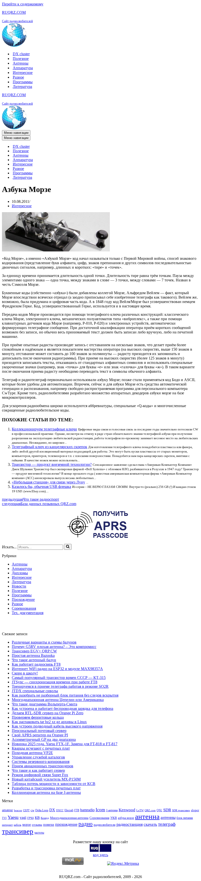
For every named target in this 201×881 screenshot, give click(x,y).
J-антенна (112, 810)
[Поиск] (68, 547)
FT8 (76, 810)
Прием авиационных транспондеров (42, 766)
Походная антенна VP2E (32, 753)
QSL (159, 810)
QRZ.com (150, 810)
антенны (168, 817)
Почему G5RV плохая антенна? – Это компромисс (54, 647)
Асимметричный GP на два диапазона (44, 739)
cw (32, 810)
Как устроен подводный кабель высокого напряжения (57, 726)
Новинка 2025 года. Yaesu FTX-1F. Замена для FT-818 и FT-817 (64, 744)
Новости (19, 586)
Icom (100, 809)
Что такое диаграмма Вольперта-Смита (44, 704)
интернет (7, 825)
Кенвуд (45, 818)
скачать (150, 824)
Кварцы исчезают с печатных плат (41, 748)
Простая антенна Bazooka (33, 655)
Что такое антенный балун (34, 660)
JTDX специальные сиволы (35, 691)
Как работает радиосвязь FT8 (36, 664)
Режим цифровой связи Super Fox (40, 775)
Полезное (21, 58)
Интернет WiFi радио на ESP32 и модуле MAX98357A (57, 669)
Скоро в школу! (25, 673)
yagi (23, 817)
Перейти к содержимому (22, 4)
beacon (18, 810)
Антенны (20, 63)
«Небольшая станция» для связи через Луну (48, 482)
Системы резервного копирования (40, 761)
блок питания (184, 818)
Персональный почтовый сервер (39, 731)
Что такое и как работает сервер (38, 770)
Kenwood (127, 810)
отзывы (37, 824)
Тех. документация (27, 613)
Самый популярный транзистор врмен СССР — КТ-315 (59, 677)
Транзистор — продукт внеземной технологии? (52, 464)
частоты (39, 832)
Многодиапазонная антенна (69, 818)
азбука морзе (126, 818)
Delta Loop (41, 810)
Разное (18, 77)
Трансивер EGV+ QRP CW (34, 651)
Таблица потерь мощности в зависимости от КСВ (53, 784)
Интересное (23, 72)
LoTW (140, 810)
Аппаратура (23, 68)
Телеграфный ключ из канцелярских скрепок (49, 447)
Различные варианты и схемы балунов (44, 642)
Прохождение (23, 599)
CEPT (26, 810)
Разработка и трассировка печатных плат (46, 788)
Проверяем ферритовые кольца (38, 717)
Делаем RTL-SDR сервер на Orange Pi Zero (47, 713)
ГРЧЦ (30, 818)
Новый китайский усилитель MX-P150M (46, 779)
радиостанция (129, 824)
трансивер (17, 831)
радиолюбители (104, 824)
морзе (26, 824)
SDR (167, 810)
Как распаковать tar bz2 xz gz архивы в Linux (49, 722)
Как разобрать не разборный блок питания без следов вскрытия (65, 695)
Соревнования (24, 608)
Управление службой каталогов (38, 757)
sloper (195, 810)
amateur (7, 810)
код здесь (100, 855)
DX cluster (21, 54)
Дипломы (20, 573)
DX (52, 810)
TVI (4, 818)
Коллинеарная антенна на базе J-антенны (46, 792)
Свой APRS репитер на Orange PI (40, 735)
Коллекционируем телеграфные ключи (44, 429)
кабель (17, 825)
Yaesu (13, 817)
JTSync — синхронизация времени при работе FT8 (54, 682)
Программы (23, 82)
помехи (48, 824)
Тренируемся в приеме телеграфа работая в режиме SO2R (60, 686)
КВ (37, 817)
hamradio (87, 810)
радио (85, 824)
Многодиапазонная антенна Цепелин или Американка (58, 700)
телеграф (167, 824)
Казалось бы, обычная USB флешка (41, 486)
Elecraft (68, 810)
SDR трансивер (181, 810)
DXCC (59, 810)
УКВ (113, 818)
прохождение (66, 824)
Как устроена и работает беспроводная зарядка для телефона (62, 708)
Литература (22, 86)
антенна (147, 816)
